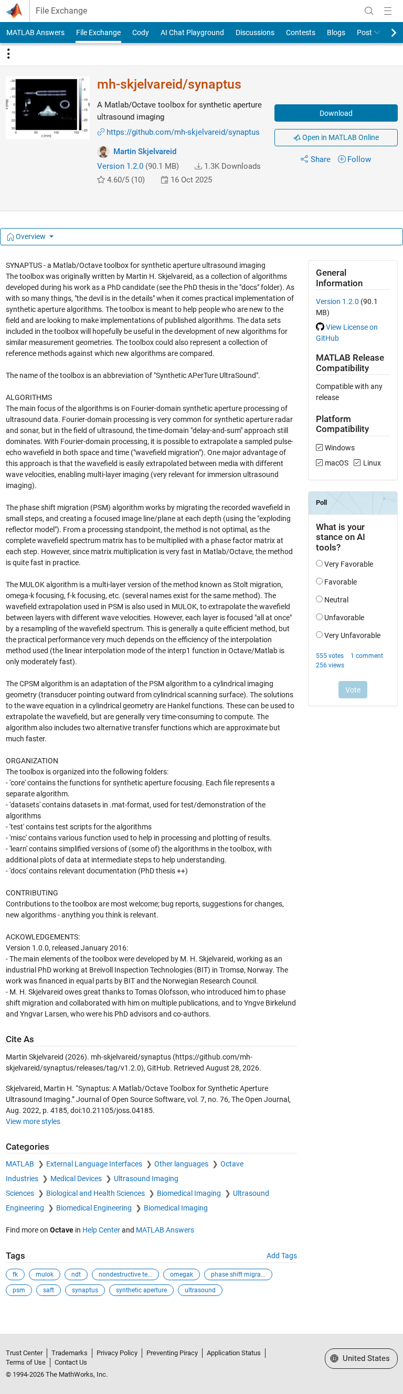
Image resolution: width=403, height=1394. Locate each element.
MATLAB (21, 1164)
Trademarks (69, 1353)
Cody (140, 32)
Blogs (336, 32)
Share (321, 159)
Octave (231, 1164)
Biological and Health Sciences (96, 1193)
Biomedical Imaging (189, 1193)
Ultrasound (251, 1193)
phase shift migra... (238, 1274)
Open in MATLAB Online (340, 137)
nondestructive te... (125, 1274)
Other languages (182, 1164)
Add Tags (282, 1255)
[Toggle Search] (369, 11)
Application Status (234, 1353)
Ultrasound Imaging (146, 1178)
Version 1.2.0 (120, 166)
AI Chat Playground (192, 32)
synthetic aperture (141, 1290)
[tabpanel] (202, 785)
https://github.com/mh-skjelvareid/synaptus (183, 132)
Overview (30, 236)
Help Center (101, 1230)
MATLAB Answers (35, 32)
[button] (198, 166)
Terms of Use (26, 1362)
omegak (181, 1274)
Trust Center (24, 1353)
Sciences (21, 1193)
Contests (300, 32)
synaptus (85, 1290)
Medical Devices (76, 1178)
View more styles (33, 1121)
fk (15, 1274)
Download (336, 113)
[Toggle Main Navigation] (388, 11)
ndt (76, 1274)
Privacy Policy (117, 1353)
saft (48, 1290)
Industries (23, 1178)
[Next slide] (385, 32)
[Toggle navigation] (8, 54)
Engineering (26, 1208)
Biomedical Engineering (94, 1208)
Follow (359, 159)
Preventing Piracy (172, 1353)
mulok (45, 1274)
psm (19, 1290)
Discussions (255, 32)
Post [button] (364, 32)
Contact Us (71, 1362)
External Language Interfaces (95, 1164)
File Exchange (61, 11)
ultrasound (200, 1290)
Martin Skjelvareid (144, 151)
